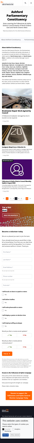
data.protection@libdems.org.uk (24, 365)
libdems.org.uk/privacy (24, 363)
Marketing (8, 431)
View (17, 105)
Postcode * (4, 283)
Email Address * (6, 265)
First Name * (5, 250)
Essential (7, 429)
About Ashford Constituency (11, 40)
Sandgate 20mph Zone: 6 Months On (14, 147)
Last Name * (5, 257)
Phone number (5, 274)
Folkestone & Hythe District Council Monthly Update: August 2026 (16, 182)
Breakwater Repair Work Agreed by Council (16, 112)
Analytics (17, 429)
